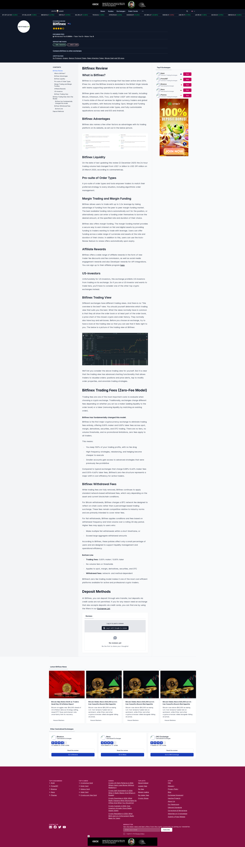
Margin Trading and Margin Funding (63, 85)
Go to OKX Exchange (172, 754)
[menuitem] (103, 11)
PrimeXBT (164, 79)
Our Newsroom (173, 804)
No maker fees (143, 795)
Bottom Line (59, 108)
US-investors (58, 91)
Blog (169, 792)
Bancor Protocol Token (77, 58)
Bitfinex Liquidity (59, 79)
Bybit (163, 73)
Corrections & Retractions (177, 811)
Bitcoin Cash (109, 58)
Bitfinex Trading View (61, 94)
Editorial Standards (175, 807)
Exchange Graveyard (175, 795)
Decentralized (143, 783)
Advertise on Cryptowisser (177, 814)
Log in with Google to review (116, 628)
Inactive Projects (174, 798)
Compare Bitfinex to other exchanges (67, 51)
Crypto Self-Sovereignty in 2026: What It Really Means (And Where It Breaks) (121, 793)
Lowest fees (142, 786)
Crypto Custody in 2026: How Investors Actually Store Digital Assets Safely (120, 808)
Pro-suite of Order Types (62, 81)
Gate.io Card (85, 789)
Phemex (164, 95)
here (122, 265)
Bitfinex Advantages (61, 76)
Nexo (163, 89)
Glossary (171, 786)
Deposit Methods (58, 111)
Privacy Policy (173, 789)
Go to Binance (73, 754)
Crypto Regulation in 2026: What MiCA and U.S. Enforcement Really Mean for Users (121, 816)
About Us (171, 801)
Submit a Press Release (176, 817)
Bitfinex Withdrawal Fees (62, 106)
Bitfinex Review (58, 71)
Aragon (65, 58)
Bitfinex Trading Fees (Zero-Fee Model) (63, 98)
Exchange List (103, 608)
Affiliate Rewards (60, 89)
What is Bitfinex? (59, 73)
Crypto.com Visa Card (89, 795)
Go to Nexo (122, 754)
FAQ (169, 783)
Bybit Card (84, 786)
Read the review (72, 750)
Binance (164, 84)
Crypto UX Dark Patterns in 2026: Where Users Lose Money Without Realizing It (121, 785)
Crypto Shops (143, 798)
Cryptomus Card (87, 783)
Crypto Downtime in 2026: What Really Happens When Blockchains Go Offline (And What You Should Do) (122, 800)
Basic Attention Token (95, 58)
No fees (141, 789)
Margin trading (143, 792)
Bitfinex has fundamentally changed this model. (63, 102)
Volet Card (84, 792)
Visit (187, 74)
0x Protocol (57, 58)
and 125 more (119, 58)
